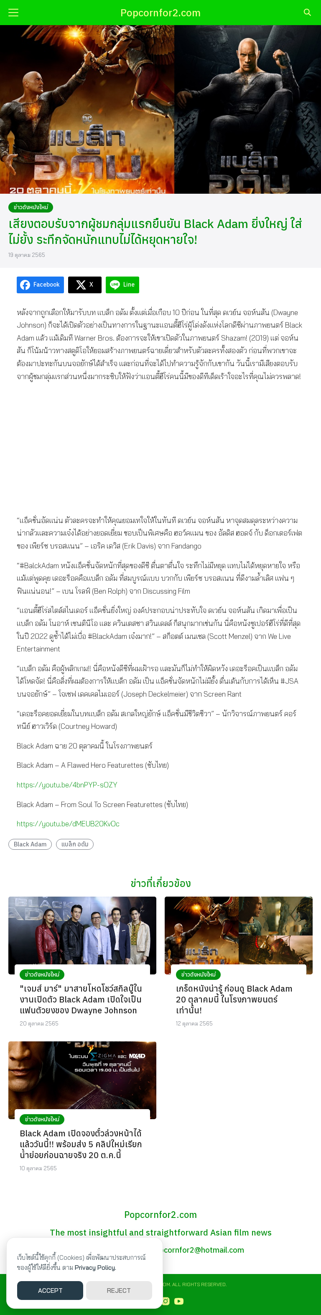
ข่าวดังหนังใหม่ (31, 207)
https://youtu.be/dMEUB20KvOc (68, 823)
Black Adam (30, 844)
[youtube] (179, 1301)
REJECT (119, 1290)
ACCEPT (50, 1290)
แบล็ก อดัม (75, 844)
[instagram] (165, 1301)
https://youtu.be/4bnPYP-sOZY (67, 784)
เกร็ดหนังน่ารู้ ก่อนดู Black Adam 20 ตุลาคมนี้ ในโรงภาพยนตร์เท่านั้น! (234, 999)
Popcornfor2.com (160, 12)
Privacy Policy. (95, 1267)
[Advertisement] (160, 448)
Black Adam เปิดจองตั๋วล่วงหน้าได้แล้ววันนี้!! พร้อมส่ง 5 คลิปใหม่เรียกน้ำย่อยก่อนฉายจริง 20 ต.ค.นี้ (81, 1144)
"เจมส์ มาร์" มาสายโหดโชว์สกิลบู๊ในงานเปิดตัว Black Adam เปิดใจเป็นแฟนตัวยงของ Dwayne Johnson (81, 999)
